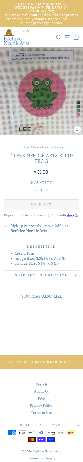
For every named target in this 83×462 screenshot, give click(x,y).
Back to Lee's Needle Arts (44, 362)
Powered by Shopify (41, 458)
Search (41, 384)
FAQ (41, 398)
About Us (41, 391)
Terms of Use (41, 413)
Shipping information (41, 275)
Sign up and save (40, 425)
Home (25, 147)
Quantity (41, 182)
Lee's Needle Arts (47, 147)
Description (41, 246)
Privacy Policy (41, 405)
